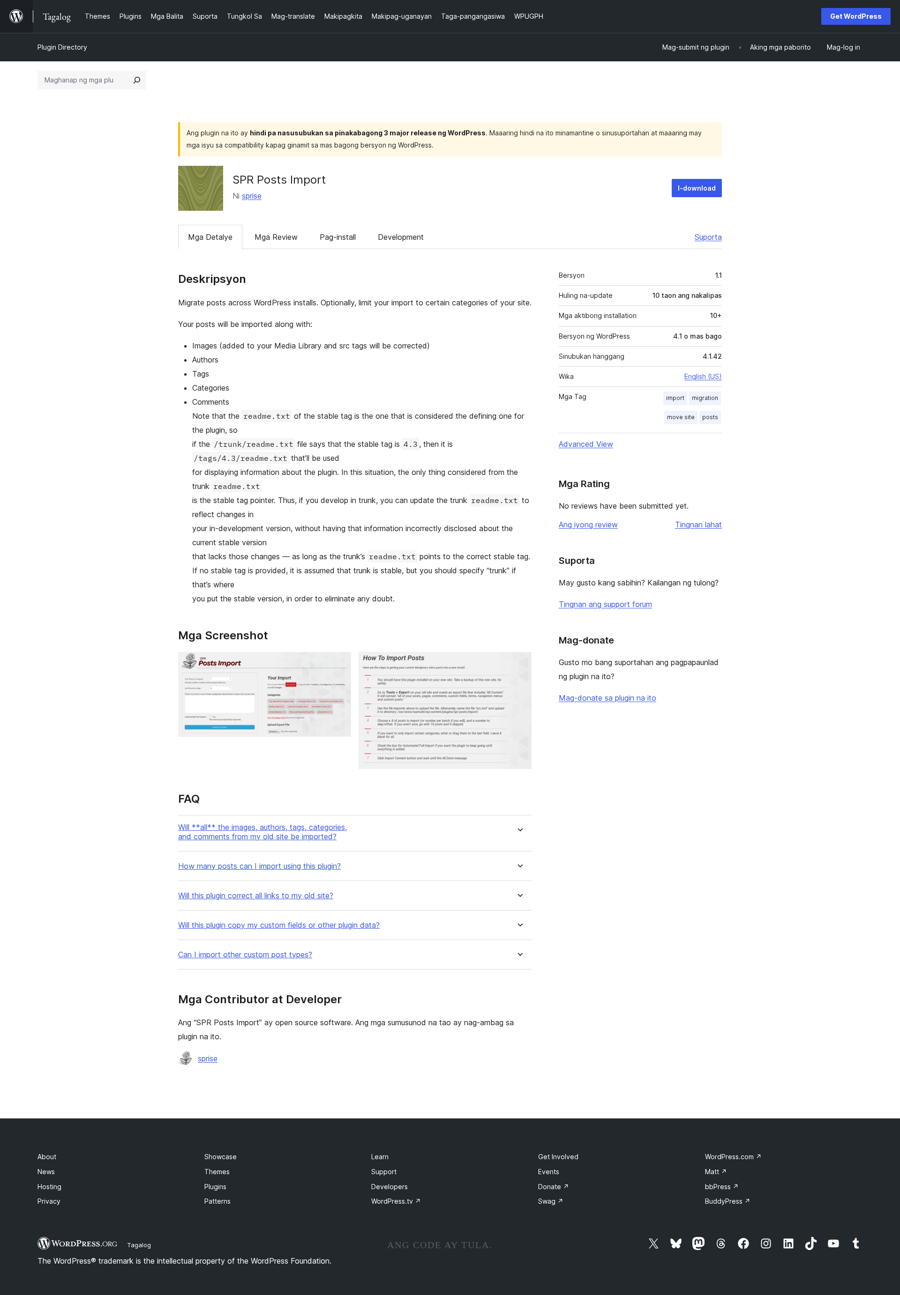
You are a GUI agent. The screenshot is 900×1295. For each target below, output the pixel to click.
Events (548, 1172)
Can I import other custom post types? (245, 954)
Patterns (217, 1201)
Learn (380, 1157)
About (47, 1157)
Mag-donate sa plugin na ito (607, 698)
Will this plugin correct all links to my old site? (255, 895)
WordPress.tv (396, 1201)
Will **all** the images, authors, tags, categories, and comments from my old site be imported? (262, 832)
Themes (217, 1172)
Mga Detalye (210, 237)
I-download (697, 188)
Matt (716, 1172)
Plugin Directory (62, 47)
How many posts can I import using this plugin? (259, 866)
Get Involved (558, 1157)
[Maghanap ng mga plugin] (137, 80)
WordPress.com (733, 1157)
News (46, 1172)
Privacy (49, 1201)
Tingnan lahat (698, 524)
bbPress (722, 1187)
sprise (252, 195)
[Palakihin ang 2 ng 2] (519, 664)
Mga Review (276, 237)
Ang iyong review (588, 524)
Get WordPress (856, 16)
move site (681, 417)
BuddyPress (727, 1201)
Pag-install (338, 237)
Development (401, 237)
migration (705, 397)
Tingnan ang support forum (605, 604)
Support (384, 1172)
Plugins (215, 1187)
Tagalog (139, 1245)
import (675, 397)
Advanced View (586, 444)
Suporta (708, 237)
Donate (553, 1187)
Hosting (49, 1187)
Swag (550, 1201)
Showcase (220, 1157)
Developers (389, 1187)
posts (710, 417)
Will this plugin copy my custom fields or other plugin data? (279, 925)
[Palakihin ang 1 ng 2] (338, 664)
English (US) (703, 376)
